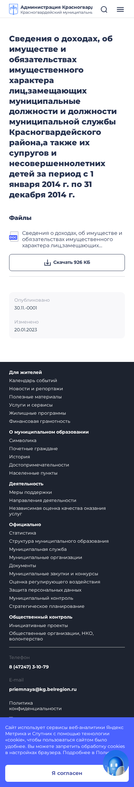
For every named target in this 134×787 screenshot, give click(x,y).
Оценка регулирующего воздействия (54, 582)
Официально (25, 524)
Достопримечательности (39, 465)
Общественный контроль (40, 617)
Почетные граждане (33, 448)
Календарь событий (33, 380)
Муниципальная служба (38, 549)
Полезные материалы (35, 397)
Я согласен (67, 773)
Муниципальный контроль (41, 598)
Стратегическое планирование (47, 606)
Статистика (22, 533)
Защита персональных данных (45, 590)
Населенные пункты (33, 473)
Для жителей (25, 372)
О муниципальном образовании (49, 432)
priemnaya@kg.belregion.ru (43, 689)
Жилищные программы (37, 413)
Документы (22, 565)
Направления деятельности (42, 500)
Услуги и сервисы (31, 405)
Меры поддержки (30, 492)
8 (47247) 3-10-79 (29, 667)
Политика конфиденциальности (35, 705)
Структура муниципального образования (59, 541)
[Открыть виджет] (116, 763)
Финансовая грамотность (39, 421)
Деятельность (26, 484)
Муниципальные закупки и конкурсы (53, 574)
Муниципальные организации (45, 557)
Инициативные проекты (38, 625)
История (19, 457)
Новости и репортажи (36, 389)
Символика (22, 440)
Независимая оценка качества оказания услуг (57, 511)
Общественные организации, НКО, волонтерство (51, 636)
